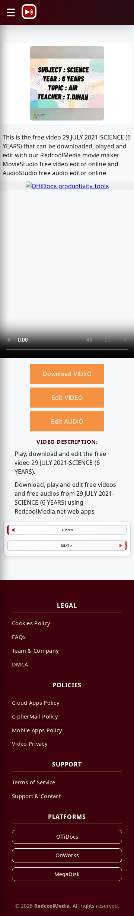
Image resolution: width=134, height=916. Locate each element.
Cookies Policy (31, 623)
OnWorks (67, 855)
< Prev (67, 530)
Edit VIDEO (67, 397)
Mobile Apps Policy (37, 730)
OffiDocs (67, 836)
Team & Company (35, 650)
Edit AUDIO (67, 421)
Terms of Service (33, 782)
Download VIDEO (67, 373)
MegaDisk (67, 874)
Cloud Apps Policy (36, 702)
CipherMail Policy (35, 716)
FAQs (19, 636)
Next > (67, 545)
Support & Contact (36, 796)
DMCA (20, 664)
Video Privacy (30, 743)
